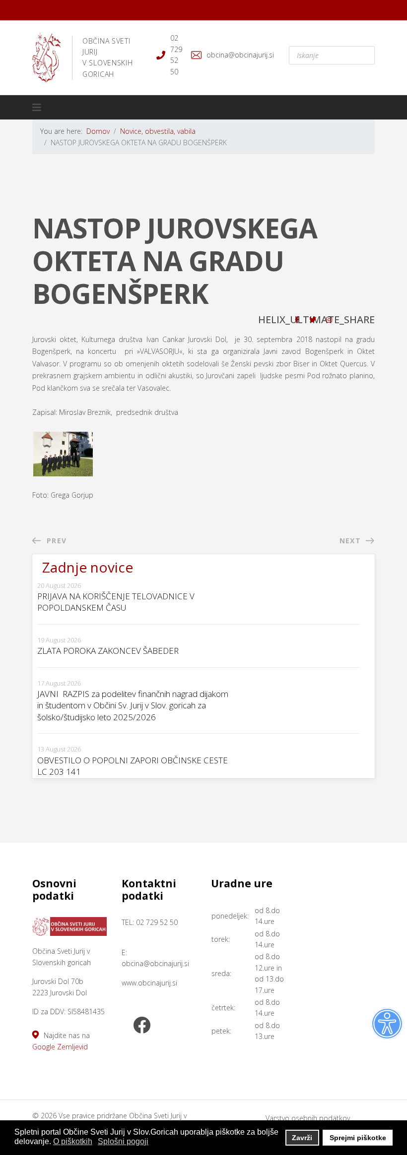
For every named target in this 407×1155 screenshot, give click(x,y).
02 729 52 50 (176, 54)
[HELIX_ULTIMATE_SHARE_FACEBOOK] (297, 319)
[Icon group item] (141, 1026)
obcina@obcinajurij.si (240, 54)
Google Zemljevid (60, 1046)
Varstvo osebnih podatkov (308, 1118)
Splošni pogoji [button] (123, 1141)
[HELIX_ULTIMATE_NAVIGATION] (36, 107)
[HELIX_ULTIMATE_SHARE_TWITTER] (312, 319)
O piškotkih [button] (72, 1141)
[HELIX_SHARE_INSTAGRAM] (329, 319)
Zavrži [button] (302, 1138)
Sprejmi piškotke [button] (358, 1138)
